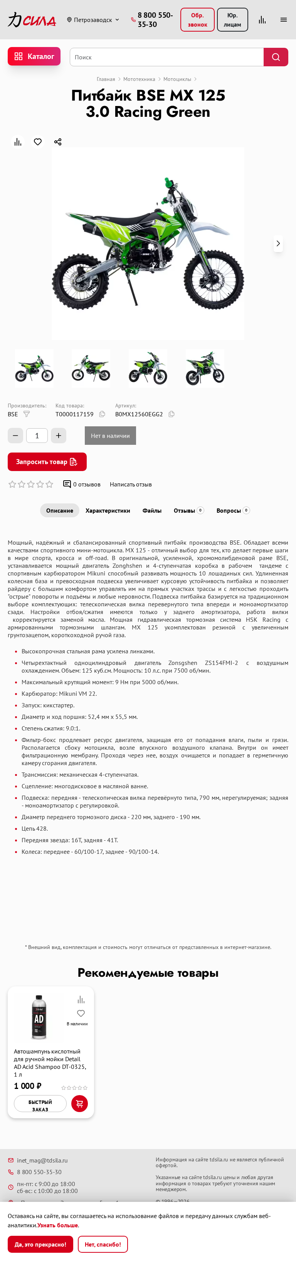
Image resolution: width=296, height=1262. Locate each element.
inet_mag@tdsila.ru (42, 1160)
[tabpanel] (148, 731)
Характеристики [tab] (108, 510)
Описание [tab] (59, 510)
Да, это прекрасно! (40, 1244)
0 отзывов (87, 484)
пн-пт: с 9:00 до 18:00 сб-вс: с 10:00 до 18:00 (47, 1187)
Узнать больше (57, 1225)
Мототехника (139, 79)
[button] (278, 243)
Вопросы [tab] (232, 510)
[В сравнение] (18, 142)
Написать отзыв (131, 484)
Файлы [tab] (152, 510)
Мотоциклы (177, 79)
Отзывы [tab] (188, 510)
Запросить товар (41, 461)
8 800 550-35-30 (39, 1171)
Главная (106, 79)
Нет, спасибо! (103, 1244)
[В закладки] (38, 142)
